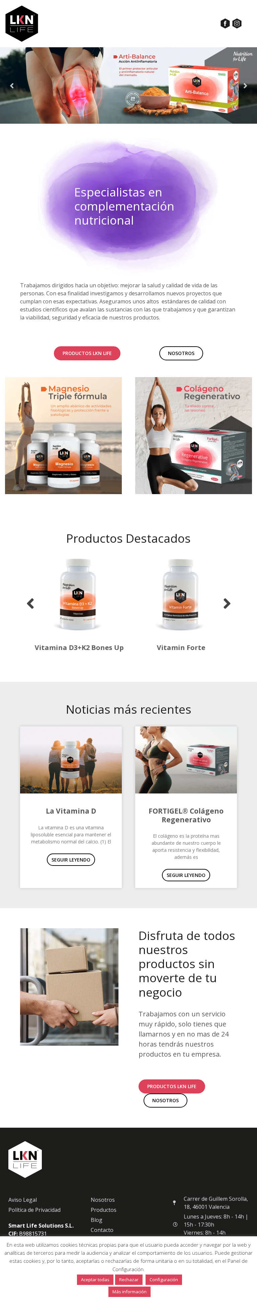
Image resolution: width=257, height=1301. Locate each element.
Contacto (102, 1230)
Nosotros (103, 1199)
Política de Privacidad (34, 1210)
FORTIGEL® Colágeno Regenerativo (186, 815)
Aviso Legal (22, 1199)
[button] (30, 603)
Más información (129, 1292)
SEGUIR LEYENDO (71, 859)
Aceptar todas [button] (95, 1280)
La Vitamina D (71, 811)
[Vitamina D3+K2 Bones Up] (74, 594)
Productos (103, 1210)
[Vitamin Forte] (176, 594)
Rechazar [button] (129, 1280)
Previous (11, 85)
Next (245, 85)
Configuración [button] (164, 1280)
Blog (96, 1220)
